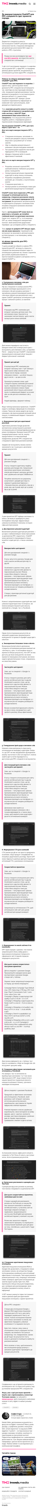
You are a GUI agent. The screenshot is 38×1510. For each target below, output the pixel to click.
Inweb (5, 1505)
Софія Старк (16, 1414)
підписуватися (7, 1399)
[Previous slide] (5, 1465)
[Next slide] (32, 1465)
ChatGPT (6, 1407)
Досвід (15, 1407)
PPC (3, 11)
